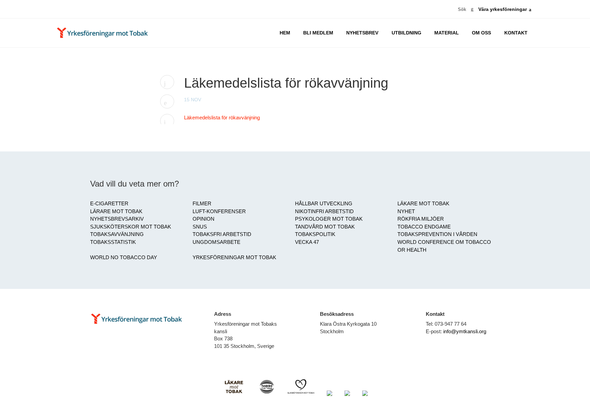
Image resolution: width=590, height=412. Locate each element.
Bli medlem (318, 32)
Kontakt (516, 32)
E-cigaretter (109, 203)
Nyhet (406, 211)
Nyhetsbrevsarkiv (117, 219)
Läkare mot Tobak (423, 203)
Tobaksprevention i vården (437, 234)
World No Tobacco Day (123, 257)
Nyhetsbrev (362, 32)
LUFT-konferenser (219, 211)
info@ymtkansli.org (464, 331)
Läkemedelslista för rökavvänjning (222, 117)
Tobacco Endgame (424, 227)
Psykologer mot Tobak (329, 219)
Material (446, 32)
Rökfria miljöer (420, 219)
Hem (285, 32)
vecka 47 (307, 242)
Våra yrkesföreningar (502, 9)
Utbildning (406, 32)
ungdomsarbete (216, 242)
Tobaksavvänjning (117, 234)
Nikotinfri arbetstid (324, 211)
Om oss (481, 32)
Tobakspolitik (315, 234)
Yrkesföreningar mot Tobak (234, 257)
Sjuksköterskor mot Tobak (130, 227)
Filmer (202, 203)
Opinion (203, 219)
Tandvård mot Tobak (325, 227)
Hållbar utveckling (323, 203)
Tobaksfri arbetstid (222, 234)
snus (200, 227)
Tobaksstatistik (113, 242)
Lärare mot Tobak (116, 211)
